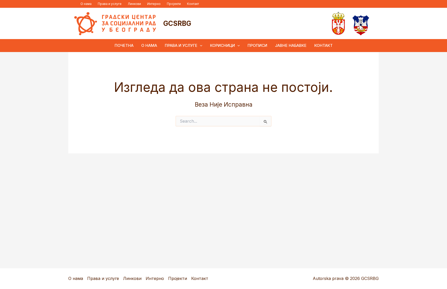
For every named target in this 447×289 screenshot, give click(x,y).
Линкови (134, 4)
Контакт (193, 4)
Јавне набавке (291, 45)
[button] (199, 45)
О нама (86, 4)
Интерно (154, 4)
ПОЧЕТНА (124, 45)
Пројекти (174, 4)
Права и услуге (110, 4)
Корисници (222, 45)
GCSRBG (177, 23)
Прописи (257, 45)
